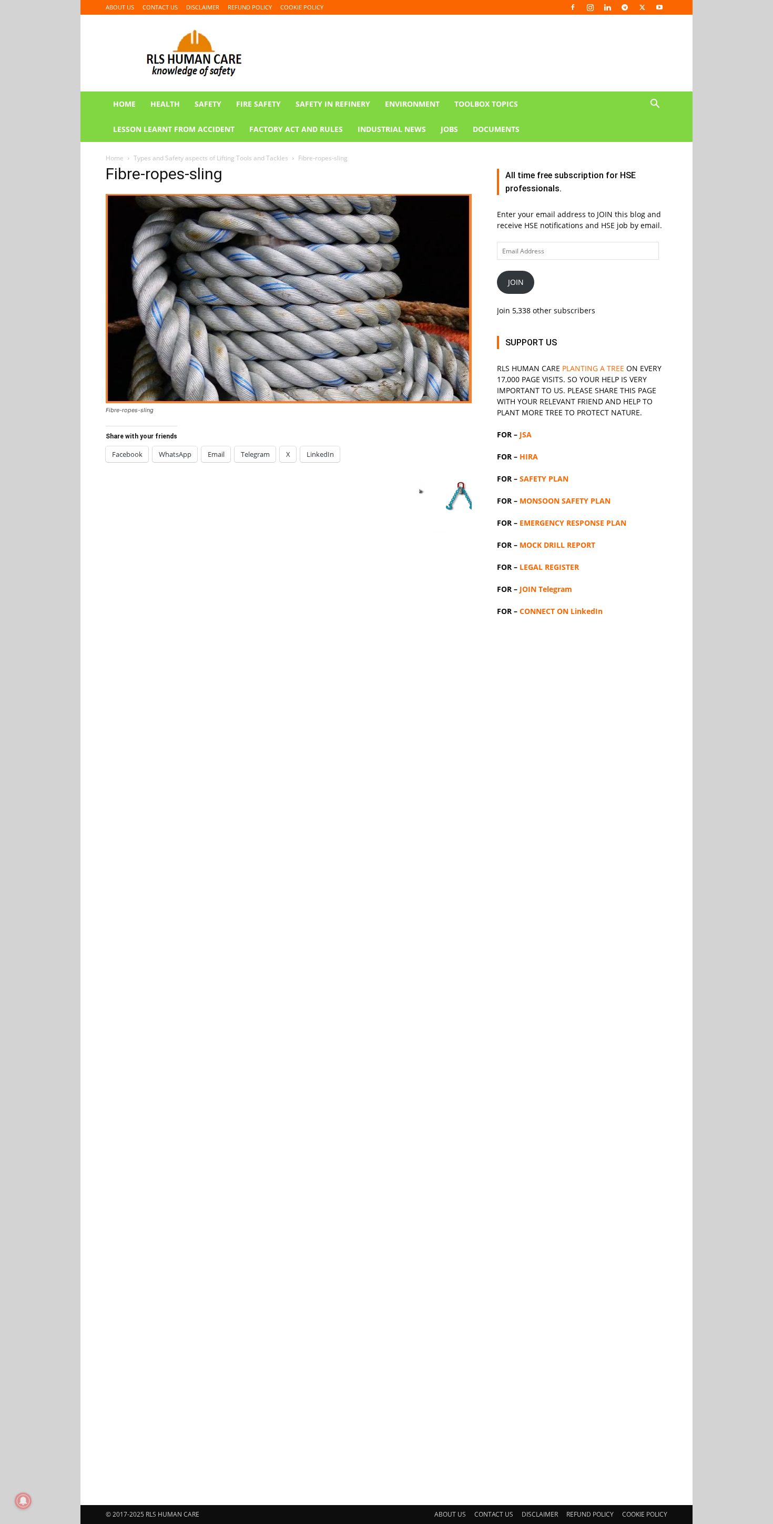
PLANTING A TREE (593, 368)
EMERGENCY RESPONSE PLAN (573, 523)
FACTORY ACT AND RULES (296, 129)
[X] (642, 7)
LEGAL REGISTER (549, 567)
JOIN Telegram (546, 589)
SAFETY (208, 104)
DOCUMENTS (496, 129)
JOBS (449, 129)
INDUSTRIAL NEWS (392, 129)
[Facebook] (573, 7)
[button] (654, 105)
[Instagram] (590, 7)
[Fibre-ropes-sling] (289, 400)
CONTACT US (160, 7)
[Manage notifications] (23, 1500)
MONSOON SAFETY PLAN (565, 501)
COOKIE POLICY (301, 7)
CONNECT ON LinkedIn (561, 611)
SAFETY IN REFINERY (333, 104)
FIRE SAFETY (258, 104)
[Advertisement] (386, 220)
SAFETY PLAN (544, 479)
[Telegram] (625, 7)
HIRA (529, 457)
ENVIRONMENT (412, 104)
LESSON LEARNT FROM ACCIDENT (174, 129)
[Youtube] (659, 7)
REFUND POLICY (250, 7)
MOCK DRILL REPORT (557, 545)
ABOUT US (120, 7)
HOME (124, 104)
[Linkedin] (607, 7)
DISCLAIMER (202, 7)
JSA (526, 434)
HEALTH (165, 104)
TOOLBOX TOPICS (486, 104)
